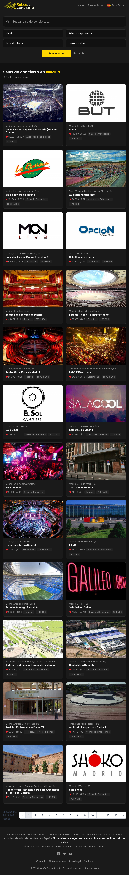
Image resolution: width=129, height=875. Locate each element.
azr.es (96, 868)
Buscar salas (56, 53)
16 (116, 815)
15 (108, 815)
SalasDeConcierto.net (18, 834)
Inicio (80, 5)
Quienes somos (57, 861)
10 (92, 815)
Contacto (41, 861)
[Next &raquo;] (123, 815)
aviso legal (98, 846)
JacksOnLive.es (61, 834)
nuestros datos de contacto (60, 846)
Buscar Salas (95, 5)
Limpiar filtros (80, 53)
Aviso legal (75, 861)
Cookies (88, 861)
